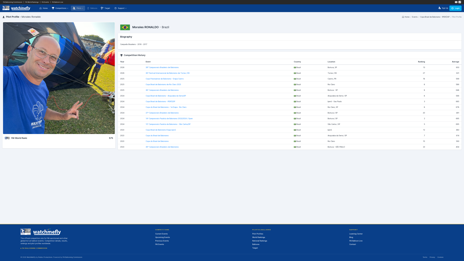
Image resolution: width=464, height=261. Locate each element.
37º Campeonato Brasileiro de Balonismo (162, 113)
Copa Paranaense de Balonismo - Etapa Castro (165, 79)
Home (45, 8)
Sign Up (445, 8)
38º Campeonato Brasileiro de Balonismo (162, 90)
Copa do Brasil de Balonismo (157, 135)
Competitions (60, 8)
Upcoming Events (162, 237)
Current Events (161, 234)
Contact (352, 244)
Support (121, 8)
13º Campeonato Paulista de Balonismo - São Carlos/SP (168, 124)
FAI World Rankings (32, 2)
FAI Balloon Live (57, 2)
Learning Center (356, 234)
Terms (425, 257)
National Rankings (259, 241)
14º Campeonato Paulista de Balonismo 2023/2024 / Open (169, 118)
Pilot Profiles (257, 234)
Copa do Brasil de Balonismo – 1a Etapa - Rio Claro (166, 107)
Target (107, 8)
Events (415, 17)
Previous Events (162, 241)
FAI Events (45, 2)
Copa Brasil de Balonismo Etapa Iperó (161, 130)
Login (457, 8)
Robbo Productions (45, 257)
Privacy (432, 257)
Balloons (255, 244)
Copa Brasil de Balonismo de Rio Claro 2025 (163, 84)
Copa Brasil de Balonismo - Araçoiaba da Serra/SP (166, 96)
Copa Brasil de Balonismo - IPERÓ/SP (435, 17)
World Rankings (258, 237)
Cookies (440, 257)
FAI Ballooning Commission (12, 2)
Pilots (79, 8)
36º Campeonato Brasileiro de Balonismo (162, 147)
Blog (351, 237)
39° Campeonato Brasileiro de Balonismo (162, 67)
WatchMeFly (31, 257)
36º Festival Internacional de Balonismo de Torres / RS (168, 73)
